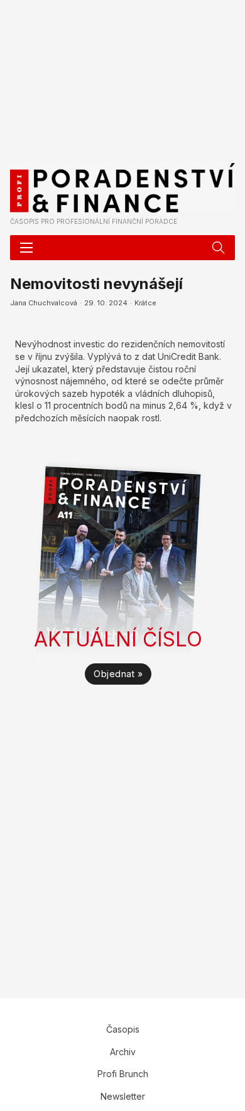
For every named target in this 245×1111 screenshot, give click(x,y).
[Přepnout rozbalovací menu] (218, 247)
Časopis (122, 1029)
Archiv (123, 1051)
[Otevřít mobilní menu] (26, 248)
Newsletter (123, 1096)
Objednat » (118, 673)
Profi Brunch (122, 1073)
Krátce (145, 302)
